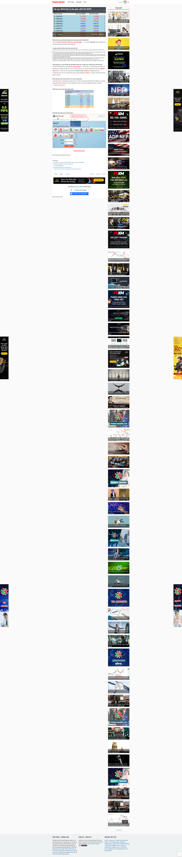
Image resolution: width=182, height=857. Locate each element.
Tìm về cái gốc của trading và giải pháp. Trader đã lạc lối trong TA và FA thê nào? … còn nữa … (118, 692)
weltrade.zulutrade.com (59, 85)
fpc (127, 849)
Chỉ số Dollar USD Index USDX (116, 153)
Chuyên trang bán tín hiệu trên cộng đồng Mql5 (69, 42)
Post (84, 2)
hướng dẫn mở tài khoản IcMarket (121, 843)
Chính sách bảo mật (92, 843)
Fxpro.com (123, 845)
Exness (106, 840)
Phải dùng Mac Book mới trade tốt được (62, 167)
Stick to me (56, 70)
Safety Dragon (77, 66)
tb (98, 843)
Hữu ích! (92, 174)
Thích (104, 174)
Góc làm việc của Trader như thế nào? (118, 810)
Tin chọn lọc (118, 830)
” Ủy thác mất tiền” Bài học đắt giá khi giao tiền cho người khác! (67, 169)
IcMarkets (122, 842)
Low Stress (87, 72)
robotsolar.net (108, 850)
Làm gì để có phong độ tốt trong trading (118, 631)
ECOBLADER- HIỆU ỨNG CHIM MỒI (117, 392)
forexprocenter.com (120, 849)
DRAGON (102, 68)
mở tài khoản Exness (114, 842)
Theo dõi (67, 174)
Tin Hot (118, 8)
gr (99, 843)
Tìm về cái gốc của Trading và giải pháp (118, 677)
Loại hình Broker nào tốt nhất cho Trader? (119, 378)
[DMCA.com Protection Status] (83, 846)
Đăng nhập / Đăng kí (78, 186)
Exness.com (112, 840)
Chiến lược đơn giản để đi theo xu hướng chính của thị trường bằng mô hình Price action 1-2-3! (119, 440)
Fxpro (118, 845)
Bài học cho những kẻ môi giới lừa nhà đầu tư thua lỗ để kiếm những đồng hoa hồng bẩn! (118, 765)
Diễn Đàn (78, 2)
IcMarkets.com (108, 843)
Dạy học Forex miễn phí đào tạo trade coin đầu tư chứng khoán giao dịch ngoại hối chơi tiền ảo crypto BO (119, 168)
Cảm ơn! (98, 174)
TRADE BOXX (58, 2)
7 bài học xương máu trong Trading (117, 525)
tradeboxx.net (111, 849)
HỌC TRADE (71, 2)
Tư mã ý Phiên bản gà (58, 165)
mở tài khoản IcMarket (110, 845)
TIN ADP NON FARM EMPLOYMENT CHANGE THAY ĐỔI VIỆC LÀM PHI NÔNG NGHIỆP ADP (118, 141)
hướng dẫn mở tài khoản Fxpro (112, 847)
